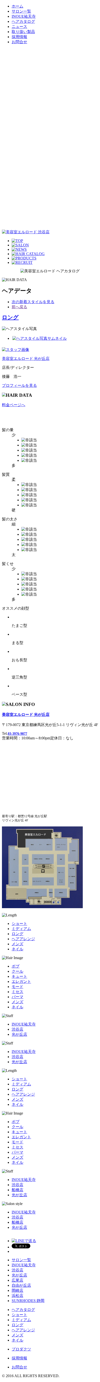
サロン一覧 (21, 11)
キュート (19, 976)
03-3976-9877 (17, 733)
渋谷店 (17, 1029)
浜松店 (17, 1295)
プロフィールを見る (19, 385)
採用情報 (19, 37)
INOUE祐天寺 (24, 16)
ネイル (17, 949)
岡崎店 (17, 1290)
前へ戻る (19, 307)
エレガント (21, 981)
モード (17, 987)
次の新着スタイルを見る (33, 302)
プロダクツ (21, 1349)
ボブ (15, 966)
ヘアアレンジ (23, 939)
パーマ (17, 997)
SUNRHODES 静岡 (28, 1301)
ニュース (19, 26)
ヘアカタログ (23, 21)
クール (17, 971)
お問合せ (19, 42)
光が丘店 (19, 1034)
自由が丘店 (21, 1285)
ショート (19, 923)
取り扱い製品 (23, 32)
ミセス (17, 992)
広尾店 (17, 1280)
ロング (10, 317)
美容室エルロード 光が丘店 (26, 358)
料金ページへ (13, 405)
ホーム (17, 6)
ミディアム (21, 929)
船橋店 (17, 1190)
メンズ (17, 944)
